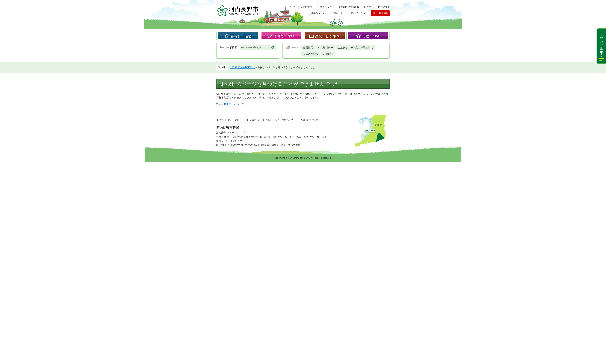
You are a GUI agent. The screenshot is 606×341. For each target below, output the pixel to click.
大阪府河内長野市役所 (242, 67)
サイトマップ (327, 6)
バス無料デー (325, 47)
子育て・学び (284, 36)
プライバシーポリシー (231, 120)
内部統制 (328, 54)
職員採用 (308, 47)
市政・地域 (371, 36)
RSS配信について (309, 120)
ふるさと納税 (310, 54)
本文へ (292, 6)
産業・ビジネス (327, 36)
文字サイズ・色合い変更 (377, 6)
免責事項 (254, 120)
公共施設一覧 (336, 13)
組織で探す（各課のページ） (231, 140)
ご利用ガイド (308, 6)
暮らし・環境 (241, 36)
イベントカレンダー (358, 13)
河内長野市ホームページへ (231, 104)
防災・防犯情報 (380, 13)
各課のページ (317, 13)
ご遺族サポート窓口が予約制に (355, 47)
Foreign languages (349, 6)
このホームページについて (279, 120)
